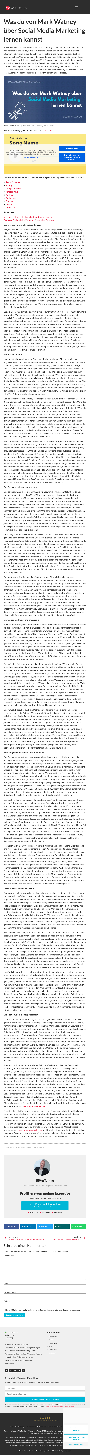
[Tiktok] (23, 1370)
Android (10, 195)
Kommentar (9, 1255)
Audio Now (11, 198)
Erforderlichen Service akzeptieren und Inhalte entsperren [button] (72, 157)
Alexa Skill (10, 207)
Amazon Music (12, 192)
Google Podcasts (13, 188)
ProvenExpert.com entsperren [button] (76, 1429)
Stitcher (9, 201)
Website (7, 1301)
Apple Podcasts (13, 182)
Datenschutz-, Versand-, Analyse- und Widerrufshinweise (60, 1406)
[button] (58, 7)
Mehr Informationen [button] (31, 158)
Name (6, 1283)
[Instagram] (11, 1370)
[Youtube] (19, 1370)
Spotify (9, 185)
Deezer (9, 204)
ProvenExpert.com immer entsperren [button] (76, 1438)
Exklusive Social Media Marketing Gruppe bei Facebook (29, 220)
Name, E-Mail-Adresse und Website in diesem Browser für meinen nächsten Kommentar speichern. (42, 1310)
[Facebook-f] (6, 1370)
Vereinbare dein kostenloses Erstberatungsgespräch (28, 217)
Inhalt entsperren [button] (72, 148)
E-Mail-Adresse (10, 1292)
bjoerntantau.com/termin (33, 1106)
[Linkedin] (15, 1370)
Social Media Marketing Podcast (31, 1147)
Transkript (46, 130)
